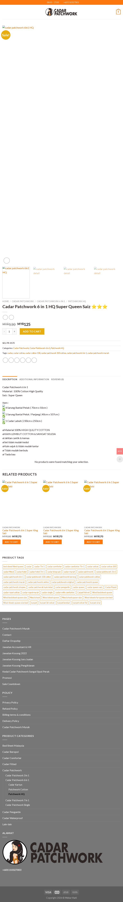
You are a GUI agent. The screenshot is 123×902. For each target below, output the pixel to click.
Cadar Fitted (9, 764)
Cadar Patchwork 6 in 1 (51, 301)
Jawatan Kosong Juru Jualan (17, 659)
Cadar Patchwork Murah (16, 628)
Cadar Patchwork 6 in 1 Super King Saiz (20, 532)
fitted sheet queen (51, 597)
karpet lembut (63, 602)
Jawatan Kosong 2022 (14, 653)
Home (5, 301)
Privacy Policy (10, 702)
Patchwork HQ (77, 301)
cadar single (47, 592)
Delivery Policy (10, 720)
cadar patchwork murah (98, 353)
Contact (6, 634)
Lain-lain (7, 824)
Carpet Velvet (83, 592)
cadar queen (78, 587)
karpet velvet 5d (80, 602)
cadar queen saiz (94, 587)
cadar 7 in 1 (39, 566)
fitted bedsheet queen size (15, 597)
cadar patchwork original (63, 582)
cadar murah (69, 571)
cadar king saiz (54, 571)
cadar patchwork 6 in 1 (77, 353)
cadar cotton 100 (32, 353)
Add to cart (32, 331)
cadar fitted (8, 571)
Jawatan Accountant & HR (16, 646)
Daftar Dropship (11, 640)
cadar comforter (54, 566)
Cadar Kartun (15, 784)
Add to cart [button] (11, 542)
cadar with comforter (65, 592)
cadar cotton (19, 353)
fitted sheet (35, 597)
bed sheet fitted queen (13, 566)
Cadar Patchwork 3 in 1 (17, 775)
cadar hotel (22, 571)
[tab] (9, 379)
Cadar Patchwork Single (17, 805)
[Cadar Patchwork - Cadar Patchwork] (61, 12)
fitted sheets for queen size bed (98, 597)
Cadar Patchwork (23, 301)
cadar (10, 353)
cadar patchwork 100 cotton (53, 353)
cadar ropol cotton (11, 592)
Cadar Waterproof (12, 818)
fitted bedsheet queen (102, 592)
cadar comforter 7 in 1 (74, 566)
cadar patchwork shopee (14, 587)
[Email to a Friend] (22, 360)
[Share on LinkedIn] (34, 360)
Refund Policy (10, 708)
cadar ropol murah (30, 592)
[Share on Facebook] (11, 360)
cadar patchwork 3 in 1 (106, 571)
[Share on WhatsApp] (5, 360)
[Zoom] (7, 261)
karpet (34, 602)
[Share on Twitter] (17, 360)
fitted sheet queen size (72, 597)
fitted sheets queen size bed (15, 602)
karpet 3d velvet (47, 602)
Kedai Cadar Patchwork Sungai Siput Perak (25, 671)
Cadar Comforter (11, 757)
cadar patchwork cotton (89, 577)
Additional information (34, 379)
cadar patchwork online (38, 582)
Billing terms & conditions (16, 714)
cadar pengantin (62, 587)
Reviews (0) (57, 379)
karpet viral (95, 602)
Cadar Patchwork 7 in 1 (17, 800)
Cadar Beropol (10, 751)
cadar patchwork (85, 571)
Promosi (7, 677)
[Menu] (4, 12)
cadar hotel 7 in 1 (37, 571)
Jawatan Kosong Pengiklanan (18, 665)
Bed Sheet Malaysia (13, 745)
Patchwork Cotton (18, 789)
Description (9, 379)
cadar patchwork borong (65, 577)
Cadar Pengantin (11, 811)
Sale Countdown (11, 683)
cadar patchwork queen (87, 582)
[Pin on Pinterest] (28, 360)
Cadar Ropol (110, 587)
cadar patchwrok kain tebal (40, 587)
